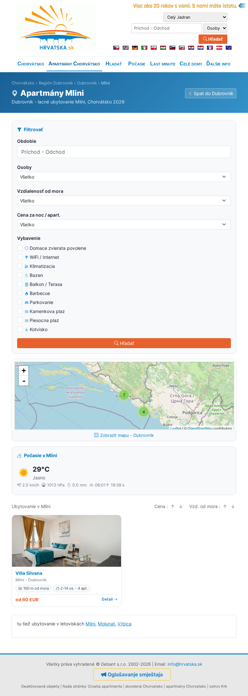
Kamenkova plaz (47, 311)
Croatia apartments (105, 686)
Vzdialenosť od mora (40, 191)
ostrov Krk (218, 686)
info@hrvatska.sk (185, 664)
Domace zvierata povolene (58, 248)
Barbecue (40, 293)
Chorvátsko (30, 63)
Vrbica (124, 623)
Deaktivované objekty (40, 686)
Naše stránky (74, 686)
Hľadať (215, 39)
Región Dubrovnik (56, 83)
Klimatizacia (42, 266)
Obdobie (26, 141)
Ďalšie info (218, 63)
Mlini (90, 623)
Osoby (24, 167)
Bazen (36, 275)
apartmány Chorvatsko (186, 686)
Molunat (106, 623)
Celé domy (191, 63)
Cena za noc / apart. (38, 215)
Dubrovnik (87, 83)
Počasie (136, 63)
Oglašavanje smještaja (135, 674)
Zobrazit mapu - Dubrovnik (127, 435)
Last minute (162, 63)
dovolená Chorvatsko (144, 686)
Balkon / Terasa (46, 284)
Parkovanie (41, 302)
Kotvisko (38, 329)
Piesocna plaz (44, 320)
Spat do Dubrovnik (213, 93)
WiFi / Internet (44, 257)
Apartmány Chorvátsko (74, 63)
